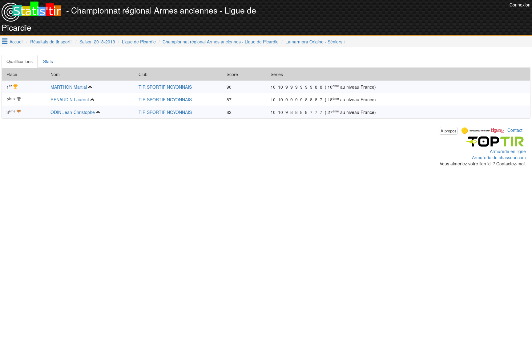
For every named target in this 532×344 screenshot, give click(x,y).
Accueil (16, 41)
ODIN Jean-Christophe (72, 112)
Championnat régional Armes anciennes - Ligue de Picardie (221, 41)
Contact (514, 130)
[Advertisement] (396, 15)
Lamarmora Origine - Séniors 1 (315, 41)
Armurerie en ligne (508, 151)
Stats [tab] (48, 61)
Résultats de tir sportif (51, 41)
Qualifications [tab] (19, 61)
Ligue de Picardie (139, 41)
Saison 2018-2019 (97, 41)
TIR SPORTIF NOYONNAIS (165, 87)
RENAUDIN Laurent (69, 99)
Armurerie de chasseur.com (499, 157)
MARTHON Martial (68, 87)
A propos (449, 131)
